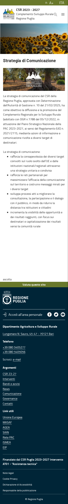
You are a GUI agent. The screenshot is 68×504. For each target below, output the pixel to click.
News (6, 389)
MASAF (7, 422)
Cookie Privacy (10, 478)
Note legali (8, 473)
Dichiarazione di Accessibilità (17, 484)
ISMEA (7, 442)
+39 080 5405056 (14, 352)
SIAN (6, 432)
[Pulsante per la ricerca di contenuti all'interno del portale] (55, 14)
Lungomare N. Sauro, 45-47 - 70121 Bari (28, 334)
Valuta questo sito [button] (34, 284)
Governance (10, 398)
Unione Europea (12, 417)
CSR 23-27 (9, 374)
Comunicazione (12, 394)
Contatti (8, 404)
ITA (61, 2)
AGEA (6, 427)
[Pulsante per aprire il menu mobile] (63, 14)
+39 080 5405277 (14, 347)
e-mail (17, 359)
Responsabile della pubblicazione (19, 490)
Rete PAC (8, 437)
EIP (5, 447)
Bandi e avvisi (11, 384)
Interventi (9, 379)
